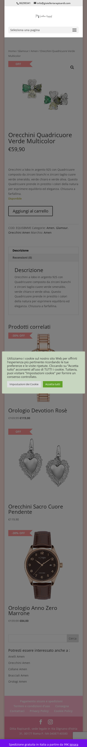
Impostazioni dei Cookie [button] (24, 384)
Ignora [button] (74, 744)
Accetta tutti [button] (52, 384)
